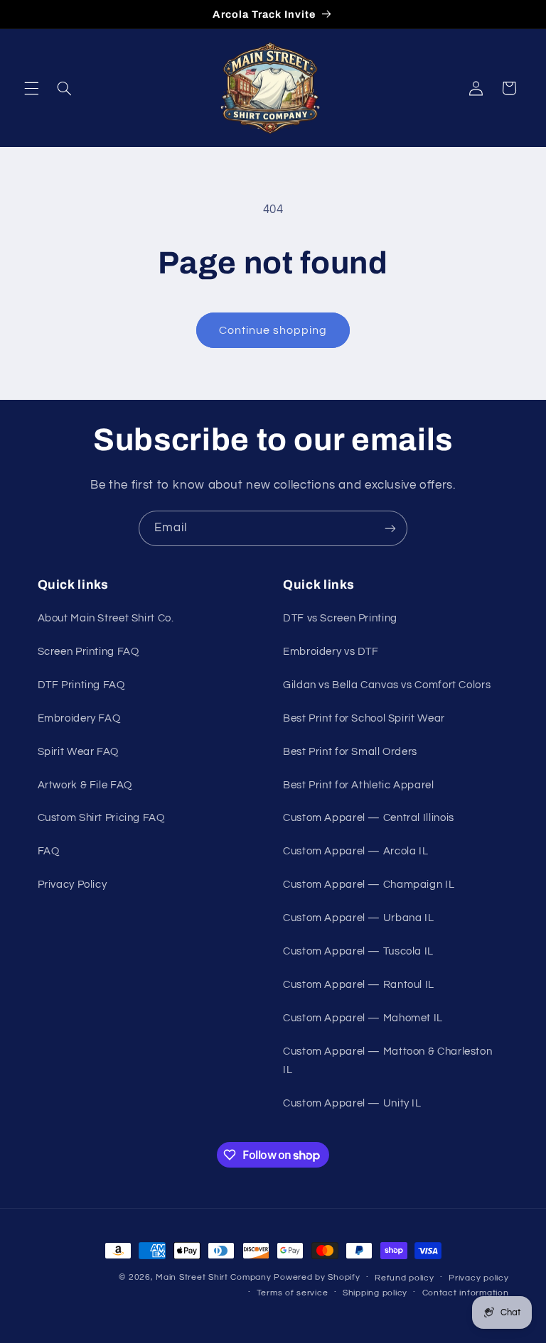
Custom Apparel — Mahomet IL (363, 1018)
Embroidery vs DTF (331, 651)
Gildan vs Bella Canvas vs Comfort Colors (387, 685)
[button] (31, 88)
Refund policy (404, 1278)
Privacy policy (478, 1278)
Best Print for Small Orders (350, 751)
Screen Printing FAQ (88, 651)
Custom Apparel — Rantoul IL (358, 984)
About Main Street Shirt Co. (106, 618)
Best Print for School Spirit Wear (364, 718)
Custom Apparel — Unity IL (352, 1103)
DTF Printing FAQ (81, 685)
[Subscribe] (390, 528)
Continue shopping (273, 330)
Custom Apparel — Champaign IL (368, 884)
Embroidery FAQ (79, 718)
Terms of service (292, 1293)
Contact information (465, 1293)
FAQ (49, 851)
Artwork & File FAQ (85, 785)
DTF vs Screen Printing (340, 618)
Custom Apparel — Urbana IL (358, 918)
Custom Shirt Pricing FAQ (101, 817)
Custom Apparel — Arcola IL (355, 851)
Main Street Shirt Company (213, 1277)
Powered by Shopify (317, 1277)
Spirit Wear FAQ (78, 751)
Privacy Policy (72, 884)
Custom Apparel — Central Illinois (368, 817)
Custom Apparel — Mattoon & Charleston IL (387, 1060)
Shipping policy (375, 1293)
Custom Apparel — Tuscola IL (358, 951)
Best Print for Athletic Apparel (358, 785)
